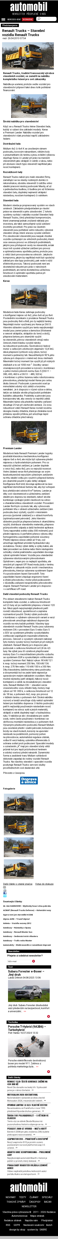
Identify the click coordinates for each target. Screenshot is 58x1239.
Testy (22, 1197)
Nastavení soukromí (33, 1225)
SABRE (43, 1229)
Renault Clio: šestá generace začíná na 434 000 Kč (27, 1083)
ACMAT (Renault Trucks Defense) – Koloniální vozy (27, 910)
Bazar (47, 1201)
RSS (8, 1225)
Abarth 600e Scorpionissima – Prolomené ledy (29, 1153)
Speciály (47, 1197)
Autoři (49, 1225)
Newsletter (18, 14)
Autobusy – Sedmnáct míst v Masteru (20, 936)
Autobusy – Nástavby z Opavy (17, 928)
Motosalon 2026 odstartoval (22, 1094)
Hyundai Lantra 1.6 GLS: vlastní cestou (27, 1105)
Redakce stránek (12, 1220)
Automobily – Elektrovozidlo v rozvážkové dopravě (27, 945)
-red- (5, 38)
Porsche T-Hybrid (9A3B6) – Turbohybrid (27, 1028)
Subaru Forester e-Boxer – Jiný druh (26, 973)
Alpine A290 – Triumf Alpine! (16, 919)
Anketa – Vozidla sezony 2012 (17, 923)
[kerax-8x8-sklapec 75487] (29, 106)
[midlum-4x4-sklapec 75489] (29, 297)
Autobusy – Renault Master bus (17, 932)
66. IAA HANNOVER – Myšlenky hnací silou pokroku (27, 906)
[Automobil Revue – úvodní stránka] (29, 23)
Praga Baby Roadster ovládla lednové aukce (27, 1166)
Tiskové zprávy (16, 1201)
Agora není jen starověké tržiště (18, 915)
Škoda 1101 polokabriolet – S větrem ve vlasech (27, 1117)
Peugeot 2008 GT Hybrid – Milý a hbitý (27, 1128)
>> (25, 1011)
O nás (43, 14)
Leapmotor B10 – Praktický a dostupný (27, 1138)
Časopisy (34, 1201)
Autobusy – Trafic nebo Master (17, 940)
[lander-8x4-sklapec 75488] (29, 433)
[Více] (48, 1017)
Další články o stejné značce (17, 884)
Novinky (11, 1197)
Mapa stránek (37, 1215)
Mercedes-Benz (14, 19)
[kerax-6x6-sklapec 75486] (19, 869)
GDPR (17, 1225)
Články (34, 1197)
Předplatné (32, 14)
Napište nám (31, 1220)
